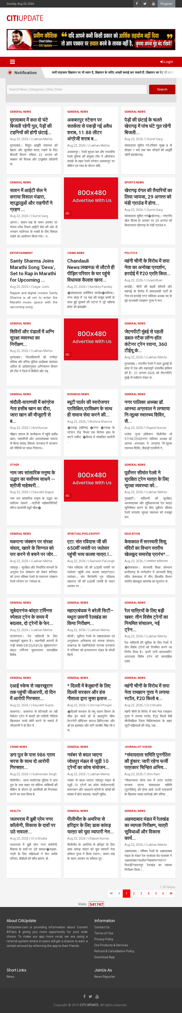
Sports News (134, 182)
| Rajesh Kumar (156, 428)
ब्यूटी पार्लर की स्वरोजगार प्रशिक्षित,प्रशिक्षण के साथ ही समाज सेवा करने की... (89, 408)
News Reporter (104, 976)
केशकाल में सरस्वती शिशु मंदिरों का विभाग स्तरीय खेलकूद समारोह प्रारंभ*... (147, 548)
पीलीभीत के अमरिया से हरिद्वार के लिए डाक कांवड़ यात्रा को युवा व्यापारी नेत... (90, 825)
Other (14, 464)
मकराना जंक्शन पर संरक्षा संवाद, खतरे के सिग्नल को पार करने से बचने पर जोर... (33, 548)
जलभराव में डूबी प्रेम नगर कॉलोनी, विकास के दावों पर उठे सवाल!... (32, 825)
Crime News (75, 253)
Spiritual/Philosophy (83, 533)
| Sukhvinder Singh (44, 774)
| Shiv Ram (153, 774)
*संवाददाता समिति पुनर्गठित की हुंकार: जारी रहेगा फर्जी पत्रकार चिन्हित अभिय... (147, 761)
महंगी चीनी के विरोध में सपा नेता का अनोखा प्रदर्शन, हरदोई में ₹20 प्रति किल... (147, 267)
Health (15, 811)
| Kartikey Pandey (100, 287)
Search (162, 89)
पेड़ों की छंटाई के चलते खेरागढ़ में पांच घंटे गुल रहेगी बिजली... (148, 126)
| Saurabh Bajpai (42, 492)
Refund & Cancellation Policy (114, 951)
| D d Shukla (154, 705)
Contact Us (102, 927)
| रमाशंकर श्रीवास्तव (157, 561)
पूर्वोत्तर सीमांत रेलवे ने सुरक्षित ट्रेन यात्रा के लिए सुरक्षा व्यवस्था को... (147, 479)
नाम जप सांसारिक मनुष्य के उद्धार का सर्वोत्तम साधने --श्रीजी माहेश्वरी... (32, 479)
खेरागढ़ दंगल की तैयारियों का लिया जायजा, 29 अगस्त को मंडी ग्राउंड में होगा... (148, 197)
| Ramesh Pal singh (101, 561)
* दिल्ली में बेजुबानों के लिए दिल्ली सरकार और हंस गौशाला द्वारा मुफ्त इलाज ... (89, 692)
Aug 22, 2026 (19, 139)
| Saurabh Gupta (42, 705)
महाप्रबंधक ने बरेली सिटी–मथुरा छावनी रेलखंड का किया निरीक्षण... (90, 617)
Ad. (67, 213)
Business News (78, 394)
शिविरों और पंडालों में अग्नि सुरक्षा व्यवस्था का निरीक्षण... (32, 338)
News (10, 976)
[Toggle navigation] (12, 62)
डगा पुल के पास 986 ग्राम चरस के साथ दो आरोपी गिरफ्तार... (32, 761)
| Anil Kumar (39, 428)
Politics (131, 253)
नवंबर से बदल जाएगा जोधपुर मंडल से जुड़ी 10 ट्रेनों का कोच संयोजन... (88, 761)
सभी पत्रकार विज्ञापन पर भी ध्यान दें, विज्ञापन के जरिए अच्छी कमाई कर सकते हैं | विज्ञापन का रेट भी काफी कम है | (103, 73)
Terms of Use (103, 933)
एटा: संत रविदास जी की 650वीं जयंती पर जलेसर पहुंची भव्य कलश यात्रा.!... (90, 548)
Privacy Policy (103, 939)
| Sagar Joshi (40, 287)
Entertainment (21, 253)
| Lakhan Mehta (41, 139)
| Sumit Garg (154, 139)
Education (132, 533)
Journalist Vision (138, 746)
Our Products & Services (111, 945)
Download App (104, 957)
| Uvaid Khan (154, 280)
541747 (96, 904)
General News (20, 111)
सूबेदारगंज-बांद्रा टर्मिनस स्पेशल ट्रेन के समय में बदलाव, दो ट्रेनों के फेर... (31, 617)
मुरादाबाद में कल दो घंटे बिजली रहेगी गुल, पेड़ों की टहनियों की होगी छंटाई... (31, 126)
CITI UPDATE (89, 1005)
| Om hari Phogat (100, 705)
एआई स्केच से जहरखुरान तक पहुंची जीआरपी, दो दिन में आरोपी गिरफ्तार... (33, 692)
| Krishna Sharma (100, 421)
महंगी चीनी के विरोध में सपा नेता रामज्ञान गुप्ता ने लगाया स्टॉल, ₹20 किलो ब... (147, 692)
